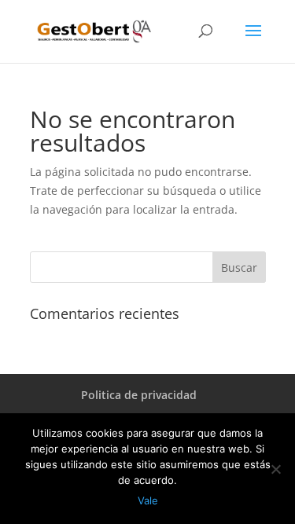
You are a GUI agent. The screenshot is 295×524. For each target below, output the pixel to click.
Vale (148, 500)
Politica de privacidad (139, 394)
